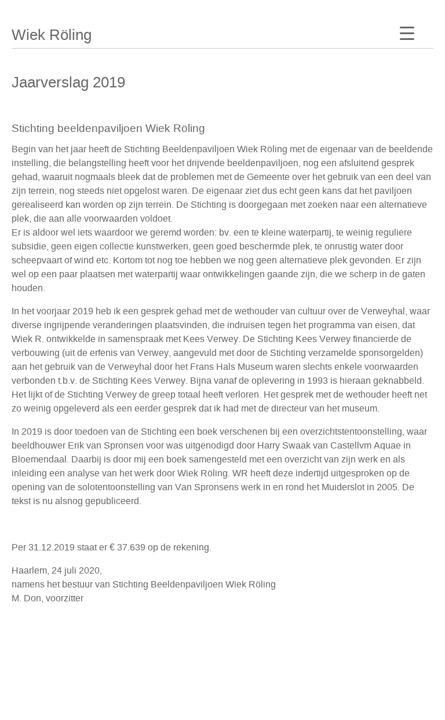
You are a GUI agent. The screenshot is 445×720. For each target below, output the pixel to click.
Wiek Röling (52, 35)
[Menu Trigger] (407, 33)
